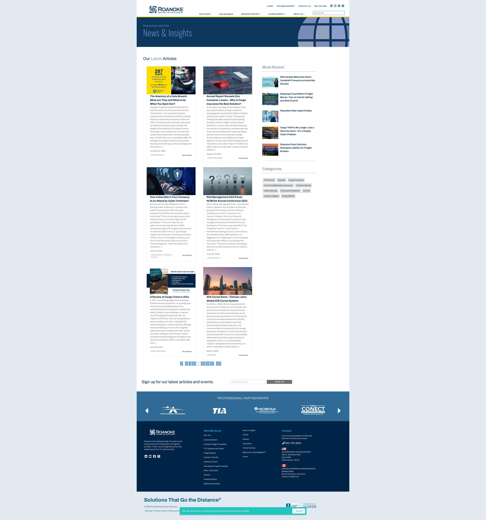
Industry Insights (271, 196)
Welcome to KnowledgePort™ (254, 452)
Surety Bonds (288, 196)
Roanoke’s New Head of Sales (296, 110)
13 (207, 363)
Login (270, 6)
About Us (298, 14)
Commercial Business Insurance (278, 185)
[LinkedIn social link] (331, 6)
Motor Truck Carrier (211, 470)
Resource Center (250, 14)
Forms (245, 457)
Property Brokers (210, 479)
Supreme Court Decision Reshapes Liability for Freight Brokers (296, 148)
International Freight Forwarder (216, 466)
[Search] (342, 13)
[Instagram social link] (342, 6)
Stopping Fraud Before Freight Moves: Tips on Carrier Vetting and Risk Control (296, 97)
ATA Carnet (269, 180)
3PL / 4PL (207, 435)
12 (203, 363)
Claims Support (276, 14)
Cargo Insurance (296, 180)
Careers (246, 439)
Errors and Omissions (290, 191)
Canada (281, 180)
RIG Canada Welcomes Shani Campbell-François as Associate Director (297, 80)
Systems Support (286, 6)
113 (218, 363)
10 (194, 363)
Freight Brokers (210, 453)
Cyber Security (270, 191)
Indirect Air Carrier (211, 462)
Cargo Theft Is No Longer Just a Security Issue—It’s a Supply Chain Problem (297, 131)
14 (212, 363)
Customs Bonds (303, 185)
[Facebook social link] (338, 6)
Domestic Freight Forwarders (215, 444)
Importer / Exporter (211, 457)
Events (306, 191)
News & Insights (249, 430)
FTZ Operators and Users (214, 449)
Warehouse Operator (212, 484)
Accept (299, 511)
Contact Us (305, 6)
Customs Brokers (210, 440)
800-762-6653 (320, 6)
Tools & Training (249, 448)
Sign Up (279, 382)
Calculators (247, 444)
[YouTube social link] (334, 6)
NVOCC (207, 475)
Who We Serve (226, 14)
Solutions (204, 14)
